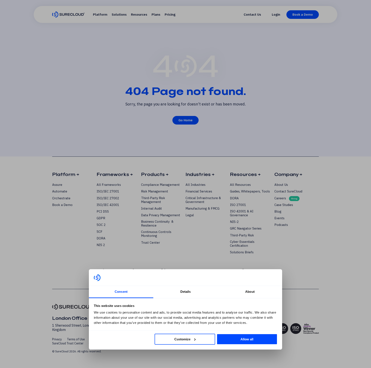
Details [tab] (185, 291)
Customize (182, 339)
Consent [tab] (121, 291)
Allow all (246, 339)
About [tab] (250, 291)
